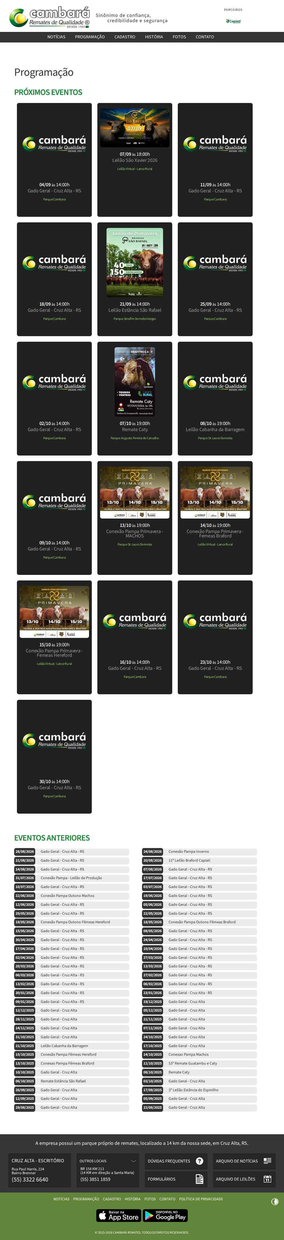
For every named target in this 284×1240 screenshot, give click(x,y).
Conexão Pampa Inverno (176, 851)
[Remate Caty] (135, 415)
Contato (205, 37)
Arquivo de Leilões (235, 1179)
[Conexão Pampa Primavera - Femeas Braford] (215, 517)
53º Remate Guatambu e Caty (180, 1063)
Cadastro (125, 37)
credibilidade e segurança (137, 20)
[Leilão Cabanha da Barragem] (215, 415)
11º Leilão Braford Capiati (176, 860)
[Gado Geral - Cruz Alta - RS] (54, 176)
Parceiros (233, 9)
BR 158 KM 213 (92, 1169)
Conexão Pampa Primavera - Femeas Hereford (54, 653)
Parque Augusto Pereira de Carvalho (135, 438)
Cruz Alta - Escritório (38, 1160)
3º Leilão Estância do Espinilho (181, 1090)
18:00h (135, 154)
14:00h (54, 184)
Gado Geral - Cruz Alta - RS (54, 190)
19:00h (135, 423)
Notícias (56, 37)
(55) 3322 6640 (30, 1179)
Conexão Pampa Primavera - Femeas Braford (215, 533)
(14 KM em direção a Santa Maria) (107, 1173)
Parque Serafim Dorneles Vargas (135, 318)
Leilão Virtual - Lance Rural (134, 169)
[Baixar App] (118, 1221)
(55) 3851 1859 (95, 1179)
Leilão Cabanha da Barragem (215, 429)
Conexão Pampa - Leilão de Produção (59, 878)
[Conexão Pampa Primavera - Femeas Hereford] (54, 636)
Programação (90, 37)
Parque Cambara (54, 199)
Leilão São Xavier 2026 (135, 160)
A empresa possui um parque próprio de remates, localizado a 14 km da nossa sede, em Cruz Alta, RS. (142, 1144)
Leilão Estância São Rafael (134, 310)
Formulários (162, 1179)
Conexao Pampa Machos (176, 1054)
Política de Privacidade (201, 1199)
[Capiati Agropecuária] (233, 21)
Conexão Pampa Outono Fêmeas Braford (189, 922)
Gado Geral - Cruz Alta (174, 1002)
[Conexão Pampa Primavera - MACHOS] (134, 517)
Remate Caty (135, 429)
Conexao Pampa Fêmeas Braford (55, 1063)
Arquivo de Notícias (237, 1161)
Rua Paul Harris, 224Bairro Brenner (28, 1171)
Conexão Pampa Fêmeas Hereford (56, 1054)
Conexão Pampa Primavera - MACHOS (134, 533)
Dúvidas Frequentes (169, 1161)
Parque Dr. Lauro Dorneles (215, 438)
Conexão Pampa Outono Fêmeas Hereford (63, 922)
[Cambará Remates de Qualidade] (49, 28)
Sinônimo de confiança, (123, 15)
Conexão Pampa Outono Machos (55, 896)
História (154, 37)
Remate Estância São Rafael (51, 1081)
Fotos (179, 37)
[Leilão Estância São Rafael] (134, 295)
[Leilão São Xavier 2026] (134, 145)
